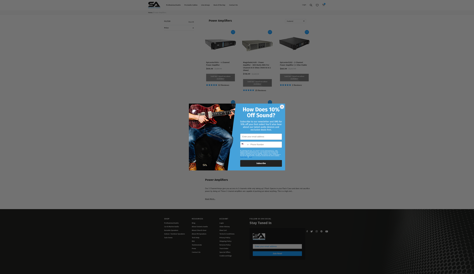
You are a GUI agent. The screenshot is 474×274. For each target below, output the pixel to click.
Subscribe (261, 163)
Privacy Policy (243, 157)
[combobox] (244, 145)
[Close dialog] (282, 107)
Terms (250, 157)
